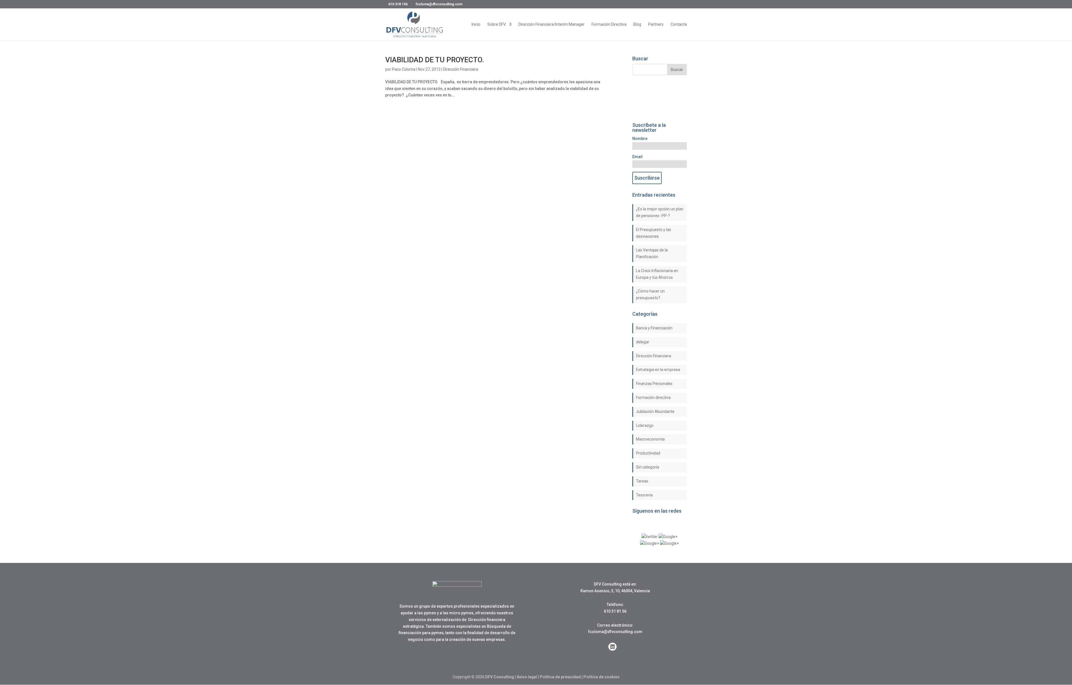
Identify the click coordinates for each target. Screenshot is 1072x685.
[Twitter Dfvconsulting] (650, 536)
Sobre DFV (496, 24)
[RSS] (669, 543)
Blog (637, 24)
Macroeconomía (650, 439)
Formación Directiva (609, 24)
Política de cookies (601, 677)
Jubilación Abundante (655, 411)
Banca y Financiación (654, 328)
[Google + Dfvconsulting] (668, 536)
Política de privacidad (560, 677)
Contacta (679, 24)
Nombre (639, 138)
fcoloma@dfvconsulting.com (615, 631)
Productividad (648, 453)
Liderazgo (645, 425)
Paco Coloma (403, 69)
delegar (642, 342)
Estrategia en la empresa (658, 369)
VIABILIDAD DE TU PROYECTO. (434, 60)
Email (637, 156)
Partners (656, 24)
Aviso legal (527, 677)
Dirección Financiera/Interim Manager (551, 24)
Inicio (476, 24)
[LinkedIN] (649, 543)
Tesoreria (644, 495)
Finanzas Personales (654, 383)
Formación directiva (653, 397)
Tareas (642, 481)
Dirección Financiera (460, 69)
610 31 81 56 (615, 611)
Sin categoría (647, 467)
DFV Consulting (499, 677)
